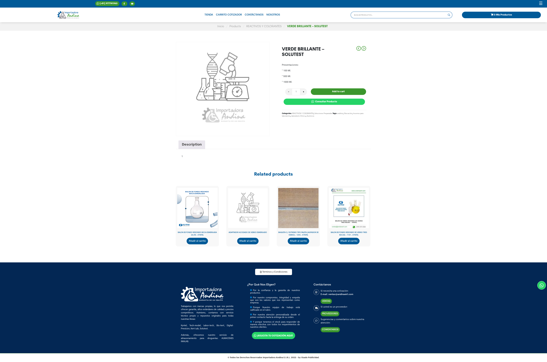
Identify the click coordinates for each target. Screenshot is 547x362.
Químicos (310, 116)
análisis (340, 113)
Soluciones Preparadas (323, 113)
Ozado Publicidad (310, 358)
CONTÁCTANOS (254, 15)
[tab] (191, 144)
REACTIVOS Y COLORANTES (264, 26)
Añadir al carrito (197, 241)
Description (192, 144)
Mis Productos (503, 15)
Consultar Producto (326, 102)
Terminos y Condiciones (274, 272)
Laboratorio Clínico (298, 116)
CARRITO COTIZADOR (229, 15)
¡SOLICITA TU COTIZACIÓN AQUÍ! (275, 336)
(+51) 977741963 (108, 4)
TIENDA (209, 15)
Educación (348, 113)
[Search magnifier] (449, 15)
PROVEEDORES (330, 314)
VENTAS (326, 301)
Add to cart (338, 91)
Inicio (220, 26)
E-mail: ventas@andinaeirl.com (337, 294)
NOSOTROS (273, 15)
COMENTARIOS (330, 330)
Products (235, 26)
